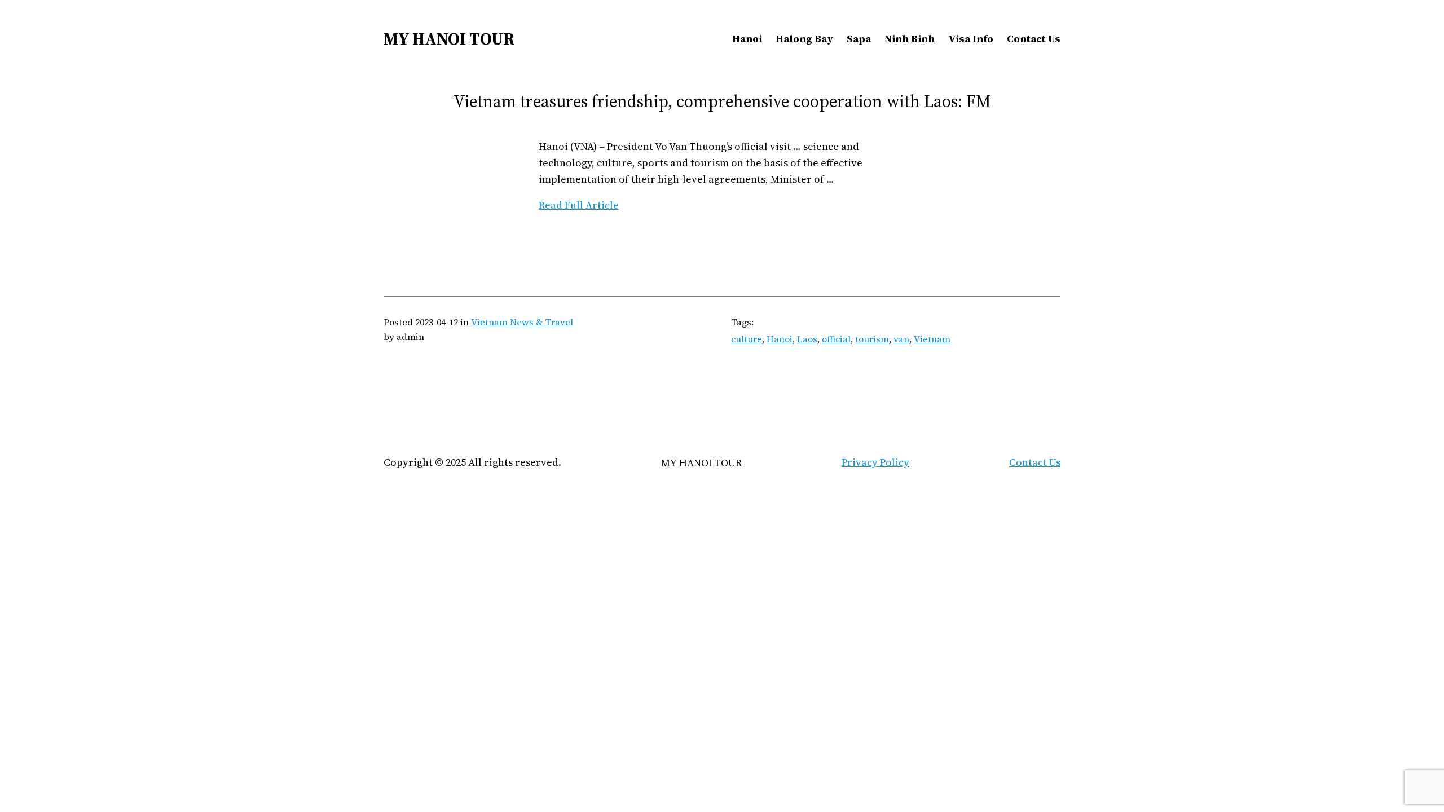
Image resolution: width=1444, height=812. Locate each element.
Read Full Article (579, 205)
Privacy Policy (875, 462)
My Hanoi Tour (449, 38)
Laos (807, 339)
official (836, 339)
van (901, 339)
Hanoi (780, 339)
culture (746, 339)
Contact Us (1034, 462)
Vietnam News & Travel (522, 322)
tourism (872, 339)
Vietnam (932, 339)
